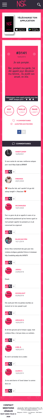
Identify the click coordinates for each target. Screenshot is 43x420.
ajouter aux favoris (23, 124)
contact (8, 405)
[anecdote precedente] (9, 54)
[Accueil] (24, 4)
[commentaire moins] (10, 172)
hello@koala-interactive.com (32, 410)
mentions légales (8, 409)
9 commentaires (23, 121)
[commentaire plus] (6, 172)
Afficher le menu (4, 4)
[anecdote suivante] (34, 54)
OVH (24, 412)
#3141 (21, 53)
